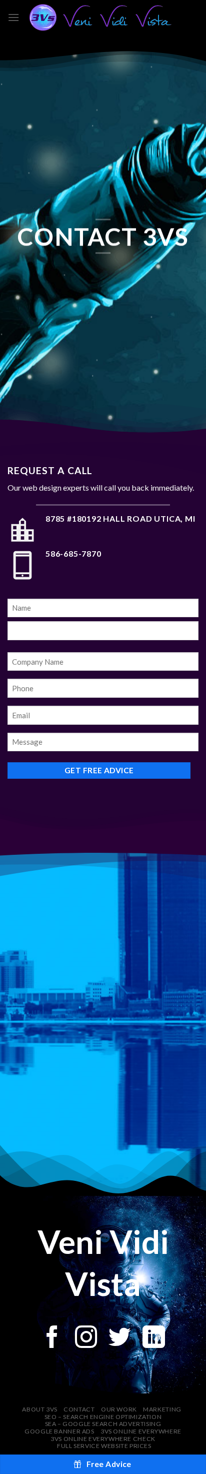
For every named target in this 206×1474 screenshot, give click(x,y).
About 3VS (40, 1409)
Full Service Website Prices (104, 1445)
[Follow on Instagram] (86, 1338)
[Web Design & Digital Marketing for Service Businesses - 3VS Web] (103, 18)
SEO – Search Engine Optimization (103, 1416)
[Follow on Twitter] (119, 1338)
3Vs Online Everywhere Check (103, 1438)
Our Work (119, 1409)
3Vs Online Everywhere (141, 1431)
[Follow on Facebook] (52, 1338)
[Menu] (14, 17)
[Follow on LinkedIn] (153, 1338)
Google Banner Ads (59, 1431)
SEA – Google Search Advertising (103, 1423)
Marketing (162, 1409)
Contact (79, 1409)
